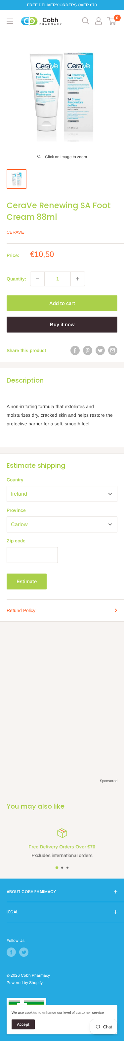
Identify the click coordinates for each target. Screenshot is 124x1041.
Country (15, 479)
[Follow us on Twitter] (23, 952)
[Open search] (85, 21)
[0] (112, 21)
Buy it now (62, 324)
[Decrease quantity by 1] (37, 279)
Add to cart (62, 303)
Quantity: (16, 278)
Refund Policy (21, 610)
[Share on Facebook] (75, 350)
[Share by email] (112, 350)
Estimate (27, 581)
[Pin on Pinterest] (87, 350)
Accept (23, 1024)
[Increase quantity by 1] (78, 279)
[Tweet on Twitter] (100, 350)
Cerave (15, 232)
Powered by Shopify (25, 982)
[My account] (98, 21)
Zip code (16, 540)
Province (16, 510)
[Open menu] (10, 21)
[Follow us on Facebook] (11, 952)
